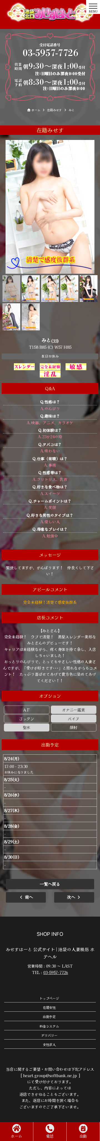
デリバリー (49, 1035)
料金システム (49, 1026)
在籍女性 (49, 1007)
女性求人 (49, 1044)
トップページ (49, 998)
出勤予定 (49, 1016)
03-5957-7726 (55, 972)
